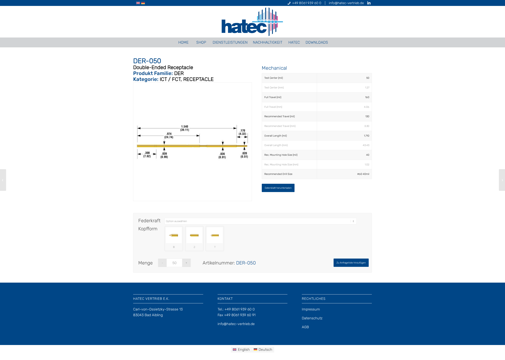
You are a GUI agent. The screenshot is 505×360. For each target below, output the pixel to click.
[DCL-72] (3, 180)
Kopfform (147, 229)
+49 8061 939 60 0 (306, 3)
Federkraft (149, 220)
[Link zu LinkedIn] (369, 3)
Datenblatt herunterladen (278, 188)
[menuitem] (183, 42)
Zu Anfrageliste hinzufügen (351, 262)
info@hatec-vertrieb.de (346, 3)
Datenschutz (312, 318)
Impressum (311, 309)
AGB (305, 327)
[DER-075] (502, 180)
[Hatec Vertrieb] (252, 22)
